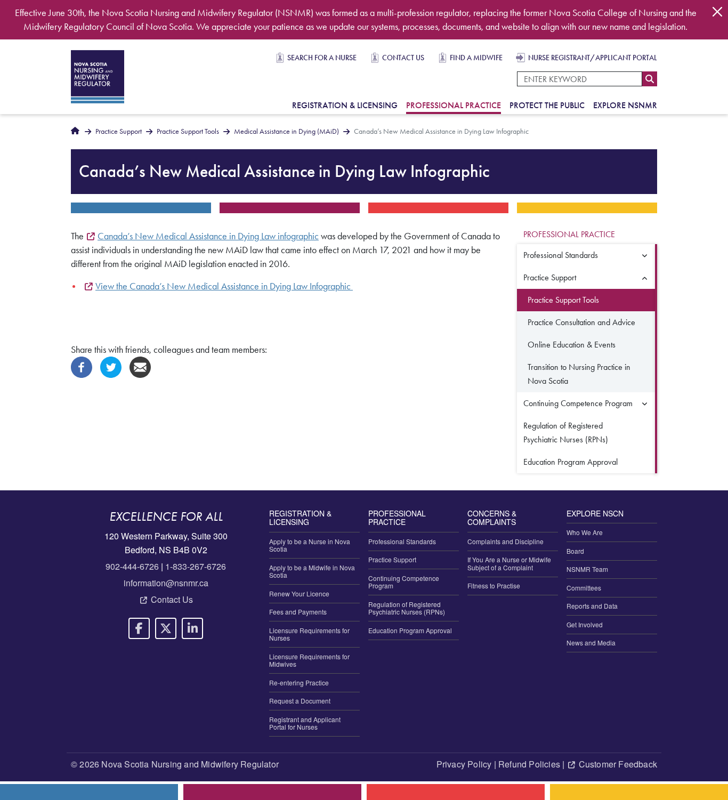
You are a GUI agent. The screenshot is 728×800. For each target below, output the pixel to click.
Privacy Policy (464, 764)
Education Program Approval (570, 462)
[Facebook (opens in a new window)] (81, 366)
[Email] (140, 366)
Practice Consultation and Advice (581, 322)
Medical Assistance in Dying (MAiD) (286, 131)
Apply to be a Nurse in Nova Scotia (309, 545)
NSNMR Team (587, 568)
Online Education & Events (572, 345)
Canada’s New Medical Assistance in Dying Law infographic (208, 236)
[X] (165, 628)
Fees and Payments (298, 611)
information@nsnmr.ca (166, 583)
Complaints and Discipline (505, 541)
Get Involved (585, 624)
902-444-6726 (132, 566)
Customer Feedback (618, 764)
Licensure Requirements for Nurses (309, 634)
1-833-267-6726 (195, 566)
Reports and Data (592, 605)
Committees (584, 587)
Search (649, 78)
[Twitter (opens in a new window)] (111, 366)
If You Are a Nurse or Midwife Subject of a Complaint (509, 563)
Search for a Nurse (322, 57)
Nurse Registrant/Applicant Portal (592, 57)
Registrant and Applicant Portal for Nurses (305, 723)
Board (575, 550)
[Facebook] (139, 628)
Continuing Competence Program (578, 403)
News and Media (591, 642)
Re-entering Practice (299, 682)
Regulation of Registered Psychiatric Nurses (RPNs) (565, 433)
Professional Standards (560, 255)
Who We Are (585, 532)
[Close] (717, 12)
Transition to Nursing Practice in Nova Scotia (579, 374)
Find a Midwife (476, 57)
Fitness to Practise (493, 585)
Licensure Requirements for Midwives (309, 660)
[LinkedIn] (192, 628)
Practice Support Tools (188, 131)
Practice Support (118, 131)
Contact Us (403, 57)
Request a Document (299, 700)
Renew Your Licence (299, 593)
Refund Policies (529, 764)
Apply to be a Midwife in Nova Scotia (312, 571)
